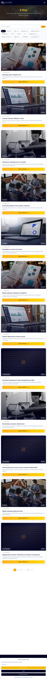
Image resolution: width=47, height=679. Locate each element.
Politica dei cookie (17, 677)
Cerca (43, 26)
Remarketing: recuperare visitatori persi (13, 424)
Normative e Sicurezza (6, 36)
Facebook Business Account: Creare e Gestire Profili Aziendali (19, 467)
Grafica (19, 33)
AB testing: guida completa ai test (11, 74)
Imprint (31, 677)
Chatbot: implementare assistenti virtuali (13, 336)
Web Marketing (5, 33)
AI (25, 33)
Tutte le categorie (34, 36)
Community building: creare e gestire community (16, 205)
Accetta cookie (23, 667)
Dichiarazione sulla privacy (25, 677)
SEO (13, 33)
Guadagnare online (33, 33)
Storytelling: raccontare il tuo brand (12, 249)
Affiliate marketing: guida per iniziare (12, 511)
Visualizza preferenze (23, 674)
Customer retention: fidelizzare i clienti (13, 118)
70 (28, 569)
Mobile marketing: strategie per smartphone (14, 293)
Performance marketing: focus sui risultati (14, 162)
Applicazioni (17, 36)
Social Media (26, 36)
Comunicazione (24, 31)
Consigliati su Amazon (35, 31)
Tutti (4, 31)
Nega (23, 671)
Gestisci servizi (4, 664)
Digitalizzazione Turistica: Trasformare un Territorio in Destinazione (21, 554)
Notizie (9, 31)
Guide (16, 31)
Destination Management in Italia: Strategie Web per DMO (18, 380)
